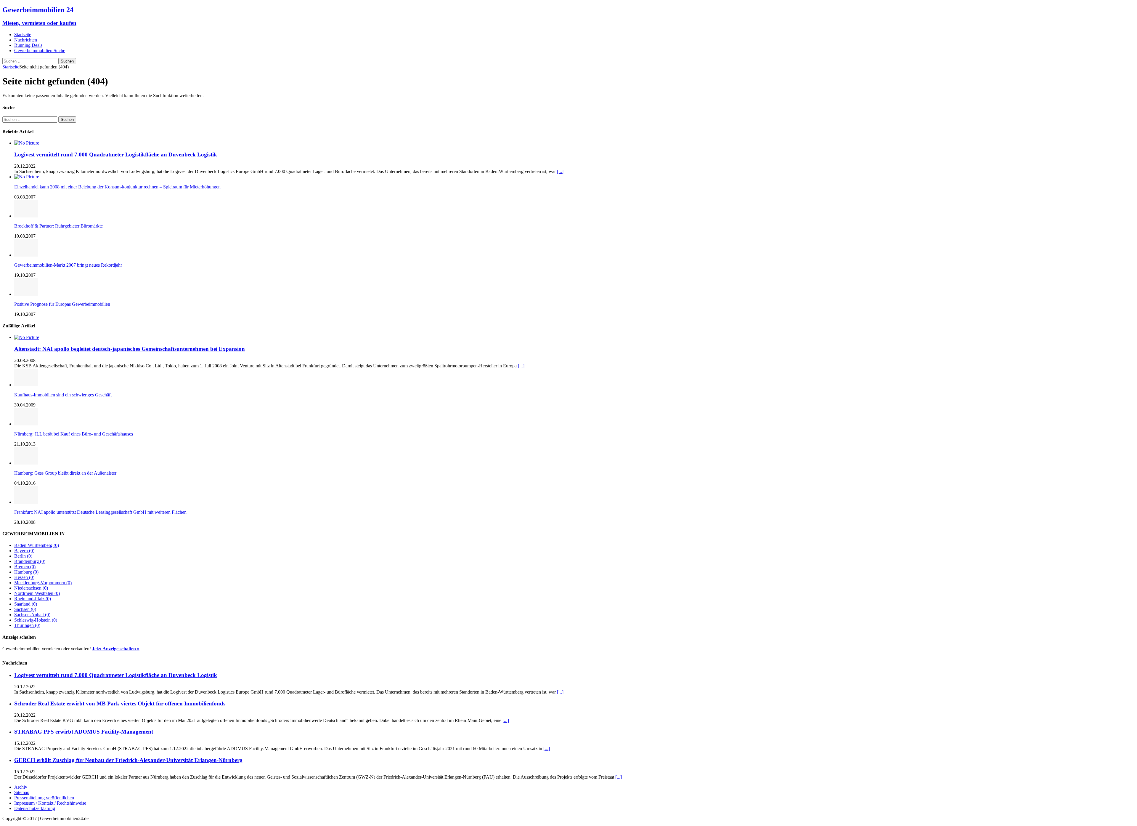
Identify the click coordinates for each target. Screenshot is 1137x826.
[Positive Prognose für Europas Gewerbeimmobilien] (26, 294)
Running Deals (28, 45)
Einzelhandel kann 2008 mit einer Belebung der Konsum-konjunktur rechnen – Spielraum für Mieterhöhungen (117, 186)
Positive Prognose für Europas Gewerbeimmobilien (62, 304)
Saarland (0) (25, 603)
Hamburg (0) (26, 571)
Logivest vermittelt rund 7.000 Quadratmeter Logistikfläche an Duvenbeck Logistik (115, 154)
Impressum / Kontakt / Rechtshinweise (50, 803)
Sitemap (21, 792)
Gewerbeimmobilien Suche (39, 50)
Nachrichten (25, 39)
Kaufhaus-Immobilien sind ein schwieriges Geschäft (63, 394)
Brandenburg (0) (29, 561)
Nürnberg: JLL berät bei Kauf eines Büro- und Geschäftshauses (73, 433)
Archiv (20, 787)
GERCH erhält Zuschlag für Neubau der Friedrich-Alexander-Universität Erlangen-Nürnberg (128, 760)
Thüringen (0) (27, 625)
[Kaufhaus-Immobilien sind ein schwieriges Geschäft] (26, 384)
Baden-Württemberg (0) (36, 545)
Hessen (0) (24, 577)
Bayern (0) (24, 550)
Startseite (22, 34)
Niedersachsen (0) (31, 587)
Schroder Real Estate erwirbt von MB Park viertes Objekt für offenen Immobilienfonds (119, 703)
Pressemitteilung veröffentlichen (44, 797)
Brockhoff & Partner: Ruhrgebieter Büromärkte (58, 225)
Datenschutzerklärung (34, 808)
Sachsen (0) (25, 609)
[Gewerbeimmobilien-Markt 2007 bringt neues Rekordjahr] (26, 254)
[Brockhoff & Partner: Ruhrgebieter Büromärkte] (26, 215)
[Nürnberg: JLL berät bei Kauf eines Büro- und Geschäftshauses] (26, 423)
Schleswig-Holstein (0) (35, 619)
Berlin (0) (23, 555)
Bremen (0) (25, 566)
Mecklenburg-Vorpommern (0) (43, 582)
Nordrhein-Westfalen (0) (37, 593)
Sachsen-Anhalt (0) (32, 614)
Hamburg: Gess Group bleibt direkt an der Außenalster (65, 473)
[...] (560, 171)
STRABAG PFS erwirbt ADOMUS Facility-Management (83, 732)
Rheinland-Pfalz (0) (32, 598)
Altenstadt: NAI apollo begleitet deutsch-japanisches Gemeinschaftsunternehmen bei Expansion (129, 349)
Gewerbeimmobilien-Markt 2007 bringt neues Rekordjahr (68, 265)
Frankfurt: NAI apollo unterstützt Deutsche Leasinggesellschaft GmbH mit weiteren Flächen (100, 512)
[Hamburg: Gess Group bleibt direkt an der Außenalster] (26, 462)
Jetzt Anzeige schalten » (115, 648)
